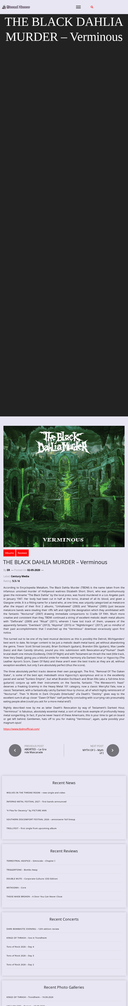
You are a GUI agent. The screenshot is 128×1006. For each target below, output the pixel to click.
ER (8, 570)
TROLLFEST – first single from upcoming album (32, 828)
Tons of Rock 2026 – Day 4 (20, 946)
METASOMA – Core (16, 887)
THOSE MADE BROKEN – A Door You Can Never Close (34, 896)
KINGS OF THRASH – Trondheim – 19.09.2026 (30, 997)
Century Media (20, 576)
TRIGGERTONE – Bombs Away (22, 869)
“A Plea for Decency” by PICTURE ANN (27, 810)
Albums (9, 553)
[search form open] (92, 7)
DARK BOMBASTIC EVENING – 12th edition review (33, 928)
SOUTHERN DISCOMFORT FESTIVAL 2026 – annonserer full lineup (41, 819)
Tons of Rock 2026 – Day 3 (20, 955)
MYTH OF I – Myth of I (93, 751)
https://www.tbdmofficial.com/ (21, 729)
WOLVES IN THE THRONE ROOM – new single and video (36, 792)
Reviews (22, 553)
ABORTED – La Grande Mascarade (35, 751)
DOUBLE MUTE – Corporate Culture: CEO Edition (32, 878)
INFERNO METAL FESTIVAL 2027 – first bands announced (36, 801)
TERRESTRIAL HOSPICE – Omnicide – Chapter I (31, 860)
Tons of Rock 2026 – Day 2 (20, 964)
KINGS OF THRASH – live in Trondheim (27, 937)
